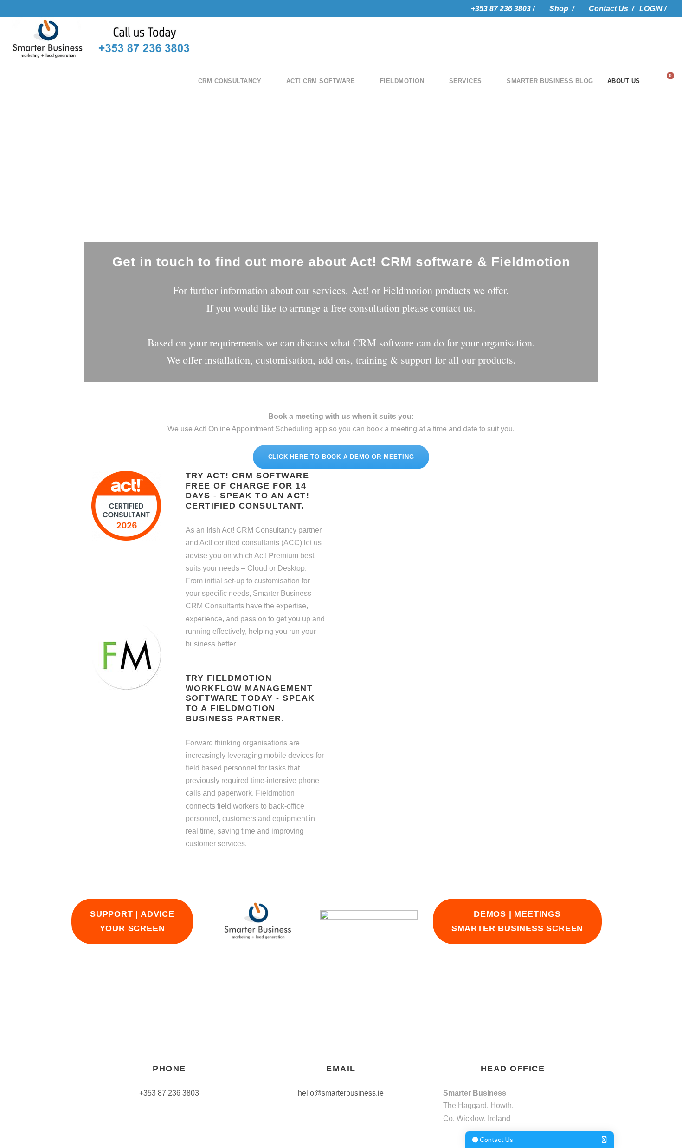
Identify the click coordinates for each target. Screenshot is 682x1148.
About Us (623, 81)
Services (465, 81)
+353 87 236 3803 (169, 1093)
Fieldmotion (402, 81)
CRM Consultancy (230, 81)
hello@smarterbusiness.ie (341, 1093)
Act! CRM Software (320, 81)
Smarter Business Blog (550, 81)
